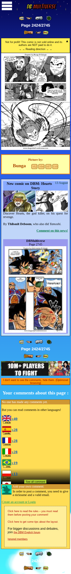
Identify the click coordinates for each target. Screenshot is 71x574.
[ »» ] (46, 32)
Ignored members (18, 539)
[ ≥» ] (38, 32)
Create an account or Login (19, 502)
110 (55, 166)
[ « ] (39, 18)
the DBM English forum (27, 532)
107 (48, 166)
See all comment (35, 481)
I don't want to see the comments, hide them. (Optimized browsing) (35, 381)
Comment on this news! (52, 230)
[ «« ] (22, 18)
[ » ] (28, 32)
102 (34, 166)
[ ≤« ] (29, 18)
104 (41, 166)
